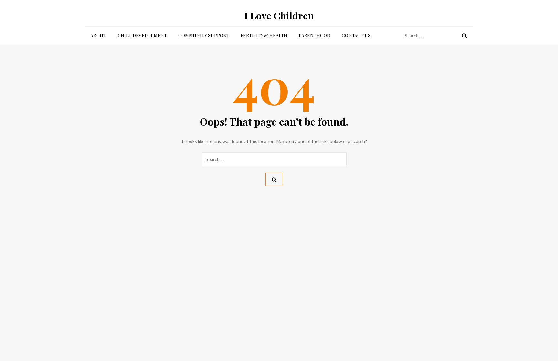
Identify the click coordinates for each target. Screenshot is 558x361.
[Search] (464, 36)
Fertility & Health (264, 35)
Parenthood (314, 35)
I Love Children (279, 15)
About (98, 35)
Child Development (142, 35)
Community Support (203, 35)
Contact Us (356, 35)
